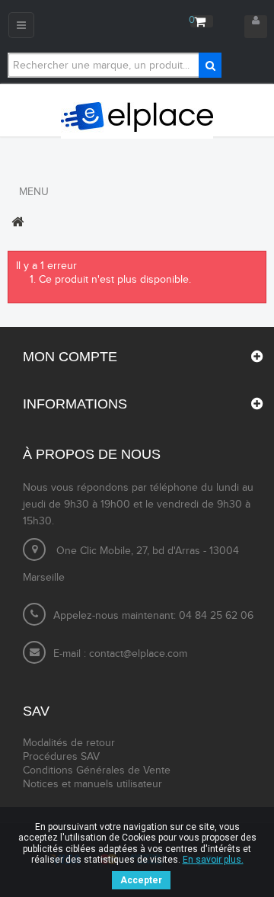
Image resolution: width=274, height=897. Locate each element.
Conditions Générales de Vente (96, 770)
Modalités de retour (69, 743)
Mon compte (70, 356)
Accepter (141, 880)
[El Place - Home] (137, 117)
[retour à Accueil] (17, 221)
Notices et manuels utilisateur (92, 784)
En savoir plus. (213, 859)
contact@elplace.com (138, 654)
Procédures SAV (61, 757)
